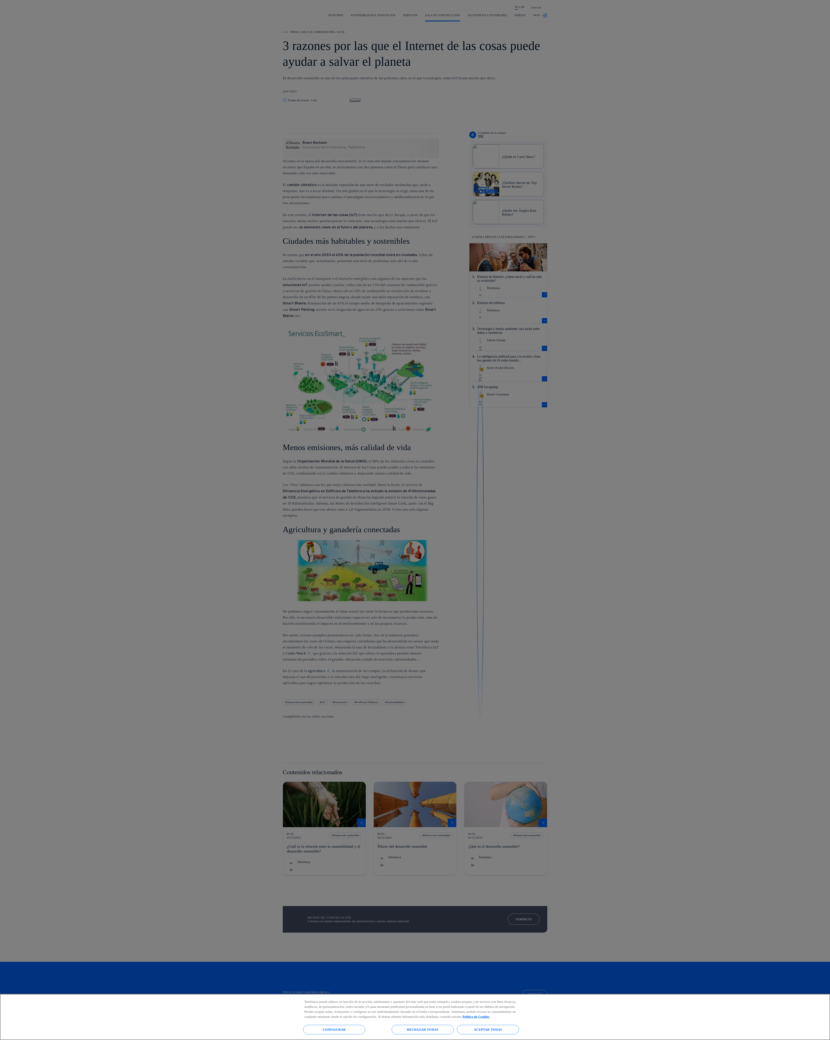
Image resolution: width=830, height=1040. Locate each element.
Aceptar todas (488, 1029)
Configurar (334, 1029)
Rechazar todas (422, 1029)
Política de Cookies (476, 1016)
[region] (415, 1017)
